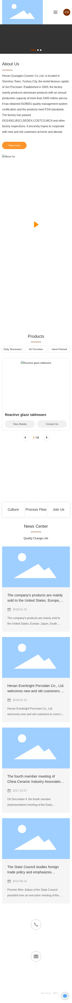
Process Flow (36, 509)
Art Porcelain (36, 349)
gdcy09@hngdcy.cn (22, 972)
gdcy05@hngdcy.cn (49, 972)
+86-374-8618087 (36, 940)
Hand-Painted (59, 349)
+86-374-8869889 (36, 945)
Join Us (58, 509)
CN (67, 12)
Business (46, 993)
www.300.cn (33, 998)
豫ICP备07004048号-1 (26, 992)
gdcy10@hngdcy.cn (36, 976)
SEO (55, 993)
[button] (33, 50)
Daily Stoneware (13, 349)
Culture (13, 509)
